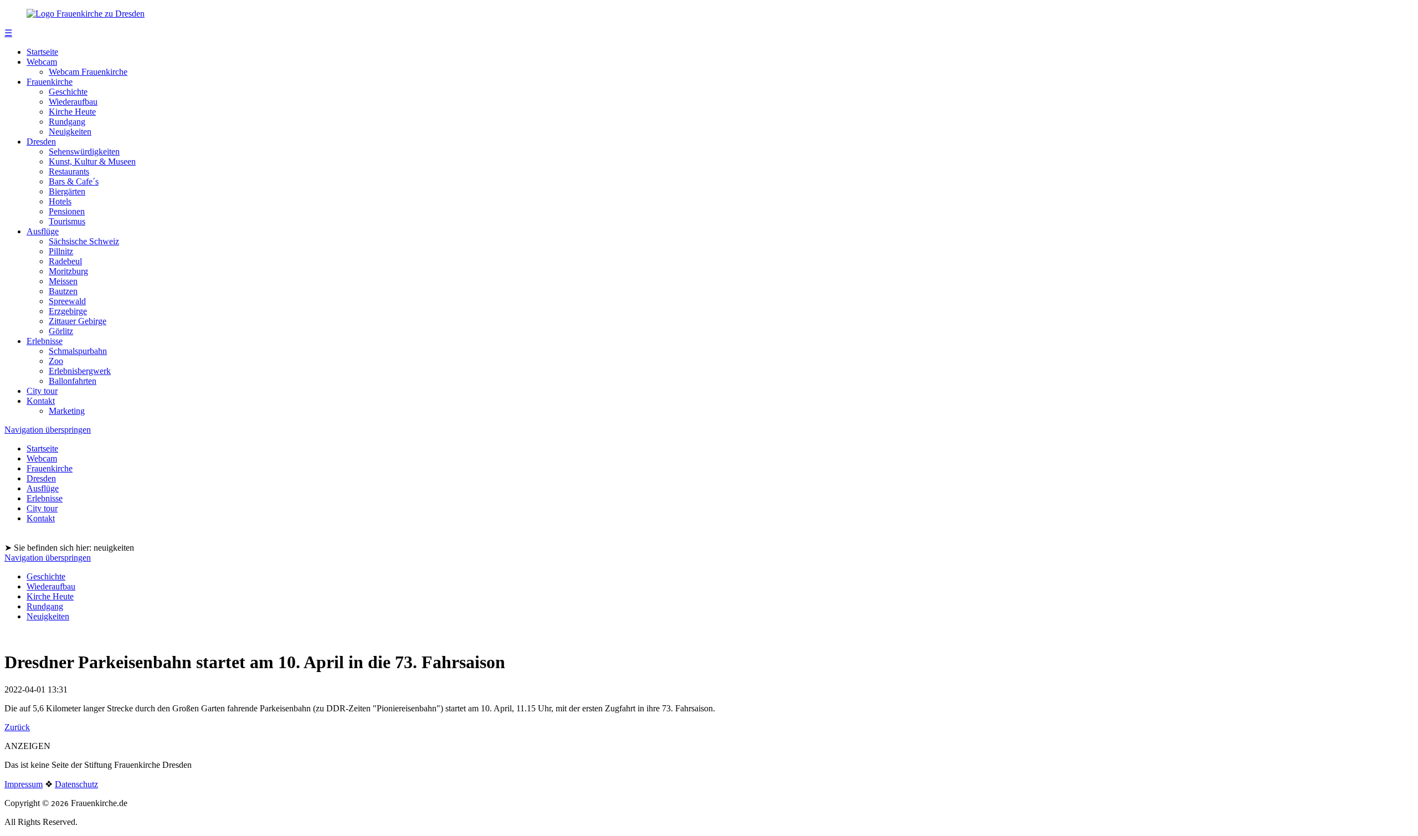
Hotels (60, 201)
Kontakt (41, 401)
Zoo (56, 361)
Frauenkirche (50, 81)
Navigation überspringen (47, 429)
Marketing (67, 411)
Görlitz (61, 331)
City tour (42, 391)
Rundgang (67, 121)
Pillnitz (61, 251)
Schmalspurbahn (78, 351)
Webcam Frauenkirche (88, 71)
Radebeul (65, 261)
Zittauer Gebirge (77, 321)
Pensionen (67, 211)
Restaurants (69, 171)
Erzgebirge (68, 311)
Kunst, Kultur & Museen (92, 161)
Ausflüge (43, 231)
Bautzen (63, 291)
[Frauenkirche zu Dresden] (86, 13)
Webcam (42, 61)
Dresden (41, 141)
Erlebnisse (45, 341)
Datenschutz (76, 784)
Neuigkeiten (70, 131)
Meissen (63, 281)
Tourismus (67, 221)
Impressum (23, 784)
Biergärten (67, 191)
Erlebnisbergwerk (80, 371)
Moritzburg (68, 271)
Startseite (42, 52)
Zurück (17, 727)
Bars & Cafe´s (74, 181)
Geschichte (68, 91)
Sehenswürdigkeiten (84, 151)
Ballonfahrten (72, 381)
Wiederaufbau (73, 101)
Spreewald (67, 301)
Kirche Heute (72, 111)
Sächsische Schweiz (84, 241)
